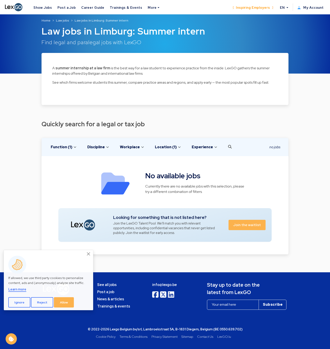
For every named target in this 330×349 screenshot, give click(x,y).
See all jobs (107, 284)
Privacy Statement (165, 336)
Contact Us (205, 336)
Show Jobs (42, 7)
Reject (42, 302)
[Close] (88, 254)
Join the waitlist (247, 224)
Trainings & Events (126, 7)
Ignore (19, 302)
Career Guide (92, 7)
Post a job (105, 292)
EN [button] (283, 7)
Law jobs (62, 20)
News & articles (110, 299)
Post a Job (66, 7)
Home (46, 20)
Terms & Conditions (133, 336)
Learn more (17, 289)
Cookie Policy (106, 336)
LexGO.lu (224, 336)
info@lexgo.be (164, 284)
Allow (64, 302)
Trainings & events (113, 306)
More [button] (152, 7)
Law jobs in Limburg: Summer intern (101, 20)
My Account (313, 7)
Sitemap (187, 336)
